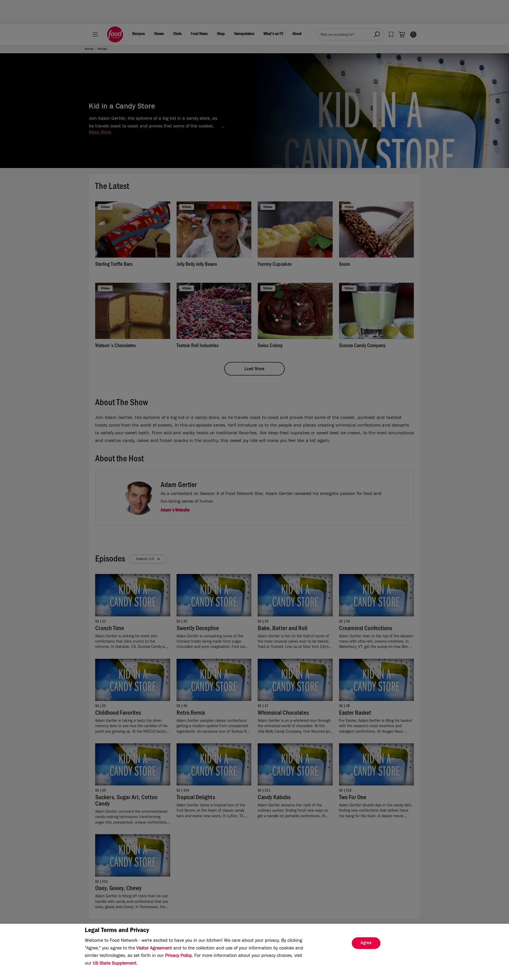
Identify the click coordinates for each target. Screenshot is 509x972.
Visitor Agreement (154, 948)
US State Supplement (115, 963)
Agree (366, 943)
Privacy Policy (178, 956)
